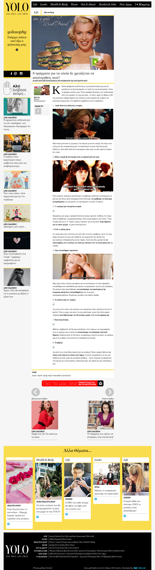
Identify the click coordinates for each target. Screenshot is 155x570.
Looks (43, 4)
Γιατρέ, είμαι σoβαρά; (70, 542)
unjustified (57, 375)
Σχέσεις (58, 536)
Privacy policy (39, 568)
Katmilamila (65, 556)
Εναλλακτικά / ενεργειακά (64, 554)
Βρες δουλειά (69, 551)
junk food (66, 375)
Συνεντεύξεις (60, 545)
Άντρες (51, 536)
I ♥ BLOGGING (41, 557)
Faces (74, 4)
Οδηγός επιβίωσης (56, 551)
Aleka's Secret (117, 556)
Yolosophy (92, 556)
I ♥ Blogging (142, 4)
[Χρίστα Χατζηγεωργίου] (42, 90)
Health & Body (59, 4)
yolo (35, 375)
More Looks (66, 539)
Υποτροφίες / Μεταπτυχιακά (97, 551)
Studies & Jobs (107, 4)
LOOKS (44, 539)
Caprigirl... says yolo (79, 556)
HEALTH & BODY (40, 542)
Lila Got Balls (54, 556)
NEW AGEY (42, 554)
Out (50, 548)
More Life (90, 536)
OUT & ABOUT (41, 548)
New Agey (126, 4)
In (54, 548)
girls (40, 375)
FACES (44, 545)
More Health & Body (87, 542)
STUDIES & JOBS (40, 551)
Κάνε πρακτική (80, 551)
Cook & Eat (60, 548)
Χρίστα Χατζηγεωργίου (40, 100)
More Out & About (72, 548)
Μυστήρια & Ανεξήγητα (84, 554)
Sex (63, 536)
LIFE (45, 536)
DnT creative (116, 568)
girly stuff (47, 375)
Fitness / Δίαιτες (55, 542)
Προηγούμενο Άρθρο (39, 399)
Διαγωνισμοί (81, 536)
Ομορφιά (58, 539)
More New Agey (100, 554)
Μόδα (51, 539)
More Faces (70, 545)
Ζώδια (51, 554)
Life (35, 4)
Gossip (51, 545)
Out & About (88, 4)
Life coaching (49, 12)
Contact (49, 568)
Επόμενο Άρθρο (108, 399)
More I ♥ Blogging (104, 556)
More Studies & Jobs (116, 551)
